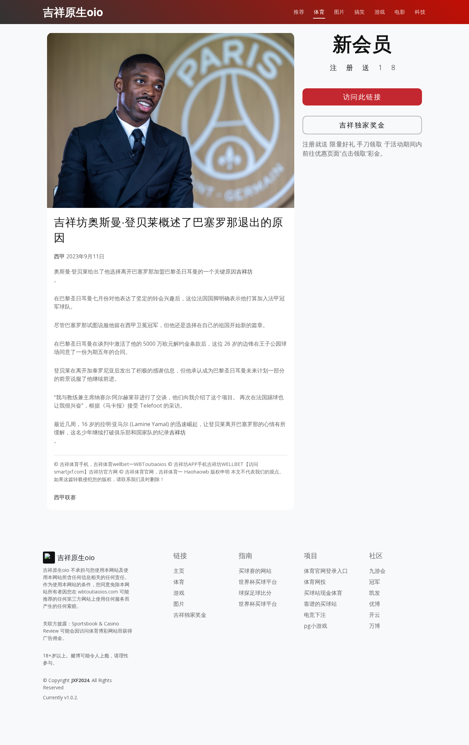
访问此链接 (362, 96)
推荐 (299, 12)
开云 (374, 615)
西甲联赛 (65, 497)
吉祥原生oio (73, 11)
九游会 (377, 571)
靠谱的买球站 (320, 604)
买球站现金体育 (323, 593)
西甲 (59, 256)
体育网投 (315, 582)
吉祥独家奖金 (362, 125)
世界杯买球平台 (258, 582)
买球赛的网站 (255, 571)
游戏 (380, 12)
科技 (420, 12)
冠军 (374, 582)
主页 (178, 571)
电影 (399, 12)
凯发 (374, 593)
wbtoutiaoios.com (98, 591)
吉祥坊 (244, 271)
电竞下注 (315, 615)
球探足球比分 (255, 593)
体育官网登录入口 (326, 571)
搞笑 (359, 12)
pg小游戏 (315, 626)
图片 (339, 12)
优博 (374, 604)
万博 (374, 626)
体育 (319, 12)
